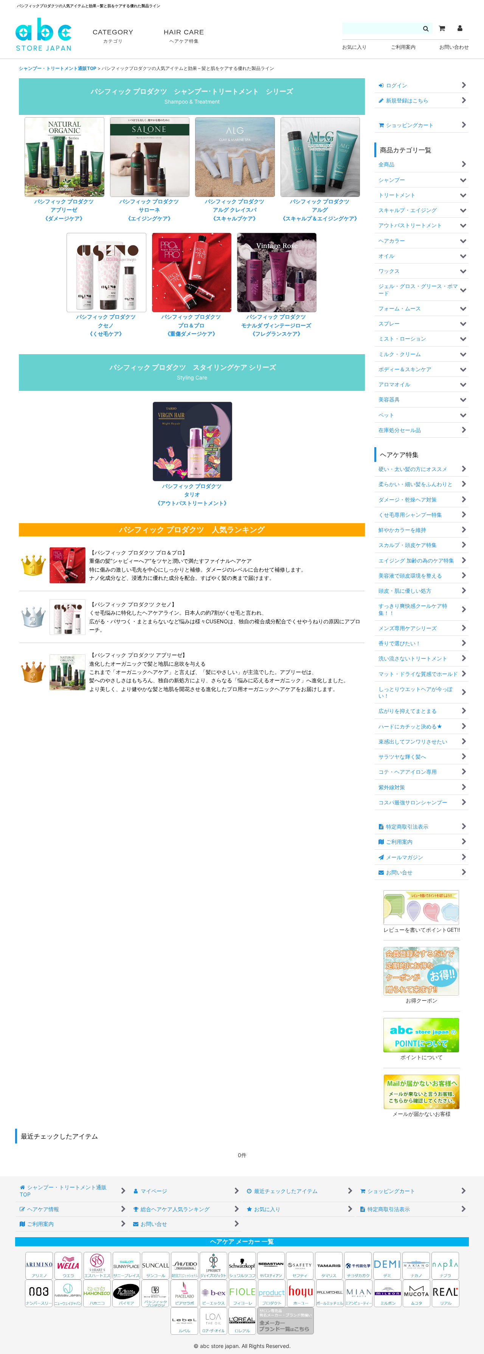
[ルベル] (184, 1320)
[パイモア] (126, 1292)
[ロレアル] (242, 1320)
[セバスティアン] (199, 1265)
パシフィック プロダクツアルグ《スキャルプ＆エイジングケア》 (319, 210)
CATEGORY (113, 36)
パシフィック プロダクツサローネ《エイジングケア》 (149, 210)
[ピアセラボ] (184, 1292)
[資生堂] (185, 1265)
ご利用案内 (403, 47)
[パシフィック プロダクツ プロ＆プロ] (67, 564)
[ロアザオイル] (213, 1320)
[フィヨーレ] (242, 1292)
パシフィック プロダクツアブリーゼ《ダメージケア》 (64, 210)
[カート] (441, 28)
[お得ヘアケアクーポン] (421, 970)
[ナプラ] (445, 1265)
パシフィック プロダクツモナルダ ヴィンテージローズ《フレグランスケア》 (276, 325)
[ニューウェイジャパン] (68, 1292)
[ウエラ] (68, 1265)
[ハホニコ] (97, 1292)
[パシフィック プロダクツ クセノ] (67, 616)
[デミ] (387, 1265)
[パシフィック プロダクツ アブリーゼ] (67, 671)
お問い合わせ (454, 47)
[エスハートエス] (97, 1265)
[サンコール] (155, 1265)
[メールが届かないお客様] (421, 1091)
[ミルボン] (388, 1292)
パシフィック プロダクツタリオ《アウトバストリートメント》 (192, 494)
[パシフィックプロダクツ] (155, 1292)
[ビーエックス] (213, 1292)
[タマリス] (329, 1265)
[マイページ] (460, 28)
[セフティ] (299, 1265)
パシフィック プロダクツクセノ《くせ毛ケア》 (106, 325)
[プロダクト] (271, 1292)
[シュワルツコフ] (242, 1265)
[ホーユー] (301, 1292)
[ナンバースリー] (39, 1292)
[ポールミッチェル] (330, 1292)
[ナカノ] (416, 1265)
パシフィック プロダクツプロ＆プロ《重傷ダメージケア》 (191, 325)
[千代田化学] (358, 1265)
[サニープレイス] (126, 1265)
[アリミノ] (39, 1265)
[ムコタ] (416, 1292)
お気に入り (354, 47)
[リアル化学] (445, 1292)
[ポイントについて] (421, 1034)
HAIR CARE (184, 36)
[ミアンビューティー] (358, 1292)
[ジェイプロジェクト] (213, 1265)
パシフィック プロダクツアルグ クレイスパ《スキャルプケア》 (234, 210)
